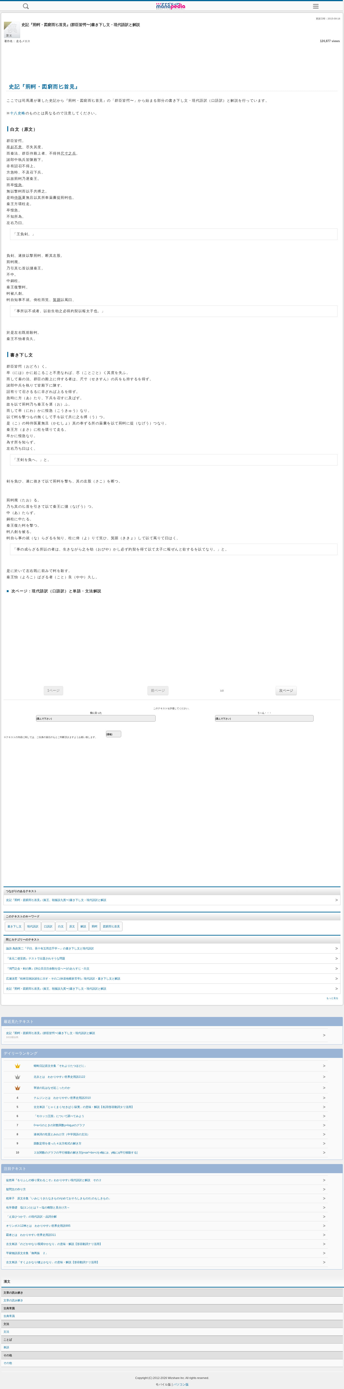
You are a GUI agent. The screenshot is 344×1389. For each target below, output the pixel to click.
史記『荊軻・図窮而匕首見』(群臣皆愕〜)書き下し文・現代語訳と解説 (50, 1034)
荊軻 (94, 926)
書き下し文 (14, 926)
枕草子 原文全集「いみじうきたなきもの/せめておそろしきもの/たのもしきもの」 (58, 1198)
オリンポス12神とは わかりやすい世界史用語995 (38, 1225)
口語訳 (48, 926)
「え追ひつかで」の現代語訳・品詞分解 (31, 1216)
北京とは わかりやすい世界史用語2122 (59, 1076)
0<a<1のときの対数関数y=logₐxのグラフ (59, 1125)
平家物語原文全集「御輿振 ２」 (27, 1253)
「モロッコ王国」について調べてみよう (59, 1116)
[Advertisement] (172, 58)
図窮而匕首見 (111, 926)
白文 (61, 926)
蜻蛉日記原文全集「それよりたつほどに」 (60, 1065)
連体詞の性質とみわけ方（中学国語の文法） (62, 1134)
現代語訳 (32, 926)
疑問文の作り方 (16, 1189)
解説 (83, 926)
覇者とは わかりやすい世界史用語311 (31, 1235)
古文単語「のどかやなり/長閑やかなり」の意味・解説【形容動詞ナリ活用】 (54, 1244)
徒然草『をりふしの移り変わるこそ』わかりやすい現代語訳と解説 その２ (54, 1180)
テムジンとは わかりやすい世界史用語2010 (62, 1098)
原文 (72, 926)
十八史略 (18, 113)
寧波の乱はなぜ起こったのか (52, 1087)
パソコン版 (181, 1384)
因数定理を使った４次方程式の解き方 (57, 1143)
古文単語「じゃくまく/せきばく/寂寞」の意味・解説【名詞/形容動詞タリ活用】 (84, 1107)
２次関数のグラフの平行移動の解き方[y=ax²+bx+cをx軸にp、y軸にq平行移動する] (85, 1152)
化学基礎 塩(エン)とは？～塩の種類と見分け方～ (38, 1207)
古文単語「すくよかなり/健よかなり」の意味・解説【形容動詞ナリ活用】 (52, 1262)
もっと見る (332, 998)
